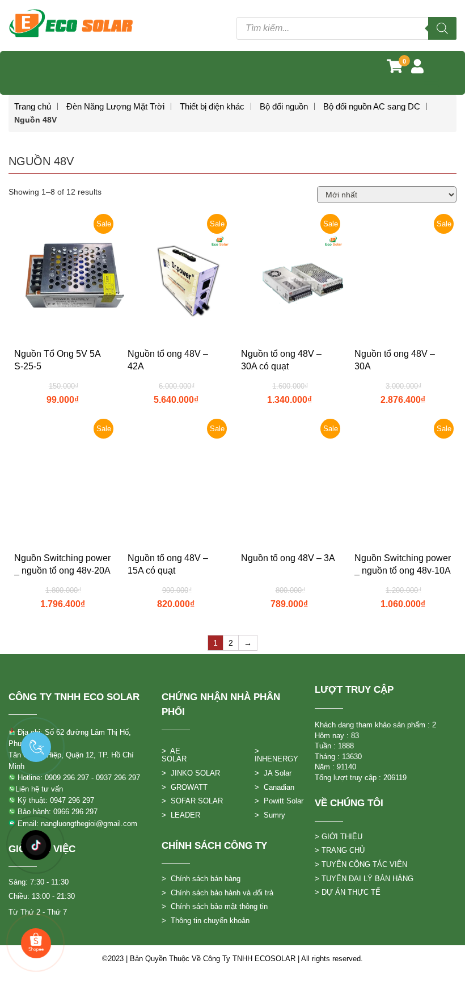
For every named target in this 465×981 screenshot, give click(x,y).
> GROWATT (185, 787)
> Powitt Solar (279, 801)
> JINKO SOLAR (191, 773)
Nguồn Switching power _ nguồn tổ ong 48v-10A (402, 564)
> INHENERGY (276, 755)
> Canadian (274, 787)
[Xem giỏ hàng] (395, 68)
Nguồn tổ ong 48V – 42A (168, 360)
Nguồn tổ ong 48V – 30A (394, 360)
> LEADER (181, 815)
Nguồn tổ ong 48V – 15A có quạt (168, 564)
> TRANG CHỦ (340, 850)
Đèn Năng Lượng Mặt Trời (115, 106)
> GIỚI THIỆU (338, 836)
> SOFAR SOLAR (192, 801)
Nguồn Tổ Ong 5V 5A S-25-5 (57, 360)
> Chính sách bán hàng (201, 878)
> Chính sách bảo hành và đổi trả (217, 893)
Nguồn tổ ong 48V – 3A (288, 558)
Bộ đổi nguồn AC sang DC (371, 106)
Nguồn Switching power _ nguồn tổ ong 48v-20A (62, 564)
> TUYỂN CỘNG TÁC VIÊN (361, 864)
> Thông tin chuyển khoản (206, 920)
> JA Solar (273, 773)
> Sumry (270, 815)
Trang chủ (32, 106)
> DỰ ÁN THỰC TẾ (348, 892)
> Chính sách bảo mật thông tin (215, 906)
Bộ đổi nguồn (284, 106)
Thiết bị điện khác (212, 106)
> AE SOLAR (174, 755)
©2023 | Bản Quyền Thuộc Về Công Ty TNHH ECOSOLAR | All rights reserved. (232, 958)
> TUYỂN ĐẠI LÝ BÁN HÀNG (364, 878)
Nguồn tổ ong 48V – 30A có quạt (281, 360)
